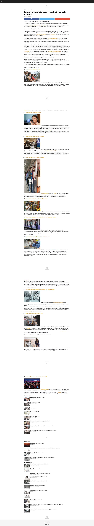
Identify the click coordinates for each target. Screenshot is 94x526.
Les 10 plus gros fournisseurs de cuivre (37, 443)
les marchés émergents (41, 34)
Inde (31, 127)
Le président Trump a (45, 389)
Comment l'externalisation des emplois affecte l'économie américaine (42, 425)
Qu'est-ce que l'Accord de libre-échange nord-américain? (40, 421)
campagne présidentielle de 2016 (54, 51)
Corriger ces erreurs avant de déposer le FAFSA (38, 476)
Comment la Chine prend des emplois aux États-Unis (37, 236)
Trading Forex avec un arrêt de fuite (36, 468)
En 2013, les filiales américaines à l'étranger (37, 25)
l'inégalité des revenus (64, 331)
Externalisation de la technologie (33, 69)
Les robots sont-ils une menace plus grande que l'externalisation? (40, 289)
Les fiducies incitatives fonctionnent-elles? (37, 485)
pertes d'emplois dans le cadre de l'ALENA (35, 157)
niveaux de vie (52, 34)
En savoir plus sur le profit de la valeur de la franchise (39, 464)
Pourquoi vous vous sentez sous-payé (34, 313)
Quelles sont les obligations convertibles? (37, 452)
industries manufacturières (58, 302)
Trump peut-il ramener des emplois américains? (36, 376)
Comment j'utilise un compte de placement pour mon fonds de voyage (42, 457)
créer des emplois (27, 311)
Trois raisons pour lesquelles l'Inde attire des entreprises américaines (41, 217)
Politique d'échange (27, 9)
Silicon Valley (26, 110)
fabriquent (26, 280)
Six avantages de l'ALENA (34, 411)
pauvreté (28, 328)
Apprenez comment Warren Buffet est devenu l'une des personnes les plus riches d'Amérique (46, 504)
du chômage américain (52, 38)
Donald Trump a (27, 51)
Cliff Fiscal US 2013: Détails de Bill (36, 499)
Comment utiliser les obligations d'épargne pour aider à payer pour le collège (43, 509)
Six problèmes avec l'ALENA (35, 402)
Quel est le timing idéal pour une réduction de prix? (39, 490)
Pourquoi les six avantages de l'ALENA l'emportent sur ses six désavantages (43, 430)
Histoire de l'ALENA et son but (35, 416)
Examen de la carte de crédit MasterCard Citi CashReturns (40, 473)
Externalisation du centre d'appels (33, 112)
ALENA (32, 9)
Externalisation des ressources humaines (35, 136)
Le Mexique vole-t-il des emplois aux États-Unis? (36, 198)
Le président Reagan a (45, 193)
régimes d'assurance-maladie (50, 150)
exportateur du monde (55, 249)
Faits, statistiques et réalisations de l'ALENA (37, 397)
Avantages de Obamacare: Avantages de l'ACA (38, 480)
